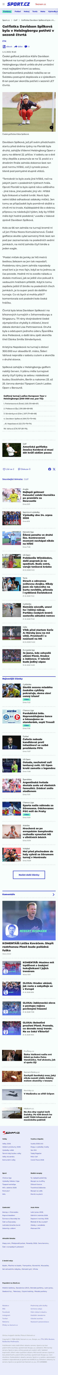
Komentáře (8, 894)
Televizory (17, 1291)
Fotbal (18, 11)
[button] (29, 112)
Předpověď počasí (18, 1243)
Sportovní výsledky (31, 512)
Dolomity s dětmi (9, 1228)
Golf (24, 444)
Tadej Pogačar (36, 1153)
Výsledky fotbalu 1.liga (10, 1181)
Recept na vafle (36, 1191)
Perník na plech (37, 1194)
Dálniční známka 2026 (39, 1215)
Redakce (5, 1306)
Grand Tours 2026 (37, 1160)
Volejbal (26, 848)
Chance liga (6, 1178)
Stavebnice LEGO (22, 1288)
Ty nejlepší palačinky (39, 1178)
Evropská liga (29, 650)
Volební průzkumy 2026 (11, 1147)
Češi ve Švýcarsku (9, 1222)
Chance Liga (28, 710)
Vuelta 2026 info (37, 1144)
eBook (9, 46)
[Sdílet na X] (54, 469)
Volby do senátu (8, 1157)
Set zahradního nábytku (11, 1269)
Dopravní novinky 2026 (39, 1219)
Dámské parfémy (36, 1288)
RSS (3, 1309)
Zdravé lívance (36, 1184)
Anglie (25, 489)
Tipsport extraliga (9, 1184)
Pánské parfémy (41, 1291)
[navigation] (3, 4)
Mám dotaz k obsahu (39, 1312)
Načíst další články (29, 875)
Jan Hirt (34, 1150)
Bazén (4, 1266)
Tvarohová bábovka (38, 1188)
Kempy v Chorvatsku (10, 1212)
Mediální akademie (38, 1315)
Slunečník (36, 1266)
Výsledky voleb (8, 1150)
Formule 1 (6, 1191)
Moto (42, 11)
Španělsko (27, 779)
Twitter (5, 1319)
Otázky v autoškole (38, 1225)
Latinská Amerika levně (11, 1225)
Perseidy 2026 (31, 1243)
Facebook (6, 1312)
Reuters (51, 1339)
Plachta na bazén (14, 1266)
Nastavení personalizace (40, 1322)
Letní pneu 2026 (37, 1212)
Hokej (26, 11)
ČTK (4, 41)
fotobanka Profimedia (10, 1342)
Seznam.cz (40, 4)
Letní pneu (48, 1288)
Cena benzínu (43, 1243)
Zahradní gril (27, 1269)
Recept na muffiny (38, 1181)
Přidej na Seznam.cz (10, 1325)
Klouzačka (45, 1266)
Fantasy (7, 11)
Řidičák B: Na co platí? (39, 1222)
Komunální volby (8, 1160)
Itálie (25, 627)
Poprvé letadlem (8, 1215)
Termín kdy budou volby (11, 1153)
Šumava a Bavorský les (11, 1219)
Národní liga (28, 532)
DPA (46, 1339)
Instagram (6, 1315)
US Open (26, 555)
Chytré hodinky (27, 1291)
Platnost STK (35, 1228)
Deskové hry (7, 1291)
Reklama (5, 1322)
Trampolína (26, 1266)
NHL (4, 1194)
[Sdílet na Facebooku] (49, 469)
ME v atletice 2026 (9, 1188)
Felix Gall (34, 1157)
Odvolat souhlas (37, 1319)
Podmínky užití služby (39, 1306)
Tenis (34, 11)
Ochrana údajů (36, 1309)
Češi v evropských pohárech (13, 1247)
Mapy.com (6, 1243)
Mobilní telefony (8, 1288)
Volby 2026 (6, 1144)
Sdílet (20, 46)
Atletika (26, 825)
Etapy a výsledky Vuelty (40, 1147)
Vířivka (35, 1269)
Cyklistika (27, 604)
